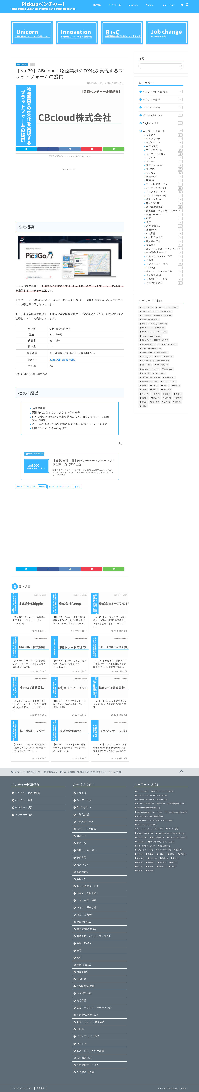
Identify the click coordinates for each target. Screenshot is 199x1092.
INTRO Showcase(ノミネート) (154, 332)
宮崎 (178, 402)
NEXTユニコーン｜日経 (27, 487)
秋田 (144, 385)
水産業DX (163, 230)
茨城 (177, 385)
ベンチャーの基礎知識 (162, 91)
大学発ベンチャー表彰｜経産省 (154, 324)
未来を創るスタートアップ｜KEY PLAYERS (159, 344)
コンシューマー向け (150, 369)
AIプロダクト (163, 142)
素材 (163, 222)
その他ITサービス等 (163, 279)
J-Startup (146, 357)
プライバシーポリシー (22, 1088)
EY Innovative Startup (151, 348)
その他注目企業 (163, 283)
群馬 (144, 390)
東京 (78, 487)
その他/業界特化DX (163, 252)
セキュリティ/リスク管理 (163, 256)
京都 (145, 398)
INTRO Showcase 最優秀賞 (153, 328)
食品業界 (163, 245)
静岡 (157, 394)
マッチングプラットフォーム (60, 487)
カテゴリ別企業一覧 (162, 131)
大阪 (156, 398)
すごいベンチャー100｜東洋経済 (155, 340)
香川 (179, 398)
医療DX (163, 180)
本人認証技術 (163, 241)
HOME (97, 5)
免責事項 (40, 1088)
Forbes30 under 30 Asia (151, 336)
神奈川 (145, 394)
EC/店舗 (163, 233)
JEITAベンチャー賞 (150, 320)
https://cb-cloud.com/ (62, 359)
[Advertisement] (70, 194)
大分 (167, 402)
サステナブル (169, 381)
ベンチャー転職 (162, 99)
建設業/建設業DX (163, 207)
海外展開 (169, 377)
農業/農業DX (163, 226)
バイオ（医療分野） (163, 188)
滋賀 (178, 394)
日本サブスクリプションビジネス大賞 (156, 311)
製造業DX (163, 176)
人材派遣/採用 (163, 275)
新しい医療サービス (163, 184)
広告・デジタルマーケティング (163, 249)
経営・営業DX (163, 199)
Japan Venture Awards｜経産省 (154, 352)
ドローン (163, 161)
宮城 (166, 385)
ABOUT (150, 5)
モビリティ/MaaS (163, 154)
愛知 (167, 394)
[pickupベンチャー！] (43, 9)
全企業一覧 (115, 5)
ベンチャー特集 (162, 107)
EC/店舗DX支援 (163, 237)
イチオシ (146, 365)
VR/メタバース (163, 150)
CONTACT (169, 5)
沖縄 (144, 406)
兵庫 (168, 398)
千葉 (155, 390)
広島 (144, 402)
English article (162, 123)
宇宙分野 (163, 169)
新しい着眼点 (162, 365)
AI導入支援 (163, 146)
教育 (163, 218)
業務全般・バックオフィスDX (163, 211)
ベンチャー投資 (24, 807)
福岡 (156, 402)
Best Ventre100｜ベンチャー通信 (155, 361)
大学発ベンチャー (149, 381)
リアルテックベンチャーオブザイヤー (156, 315)
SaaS (43, 487)
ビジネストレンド (162, 115)
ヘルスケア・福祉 (163, 192)
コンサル (163, 268)
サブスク (163, 135)
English (133, 5)
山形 (155, 385)
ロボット (163, 157)
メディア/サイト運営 (163, 264)
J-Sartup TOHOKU (164, 357)
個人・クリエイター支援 (163, 271)
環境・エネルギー (163, 165)
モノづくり (163, 173)
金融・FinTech (163, 214)
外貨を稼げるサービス (151, 377)
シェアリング (163, 138)
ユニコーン (147, 307)
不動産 (163, 260)
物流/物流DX (22, 64)
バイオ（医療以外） (163, 195)
